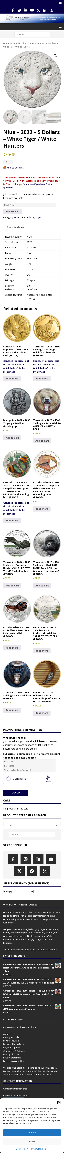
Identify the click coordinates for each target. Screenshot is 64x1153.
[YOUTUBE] (32, 10)
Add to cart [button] (12, 437)
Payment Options (12, 1047)
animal (30, 217)
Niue (30, 43)
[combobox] (32, 824)
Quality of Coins (11, 1054)
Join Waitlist (12, 211)
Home (6, 43)
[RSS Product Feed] (51, 10)
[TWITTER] (38, 10)
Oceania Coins (18, 43)
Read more (12, 378)
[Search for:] (32, 34)
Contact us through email (15, 1088)
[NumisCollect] (32, 21)
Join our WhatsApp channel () (24, 741)
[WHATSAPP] (45, 10)
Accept (32, 1132)
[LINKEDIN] (26, 10)
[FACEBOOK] (13, 10)
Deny (32, 1141)
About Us (7, 1034)
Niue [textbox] (31, 825)
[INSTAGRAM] (19, 10)
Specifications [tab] (15, 227)
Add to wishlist (15, 167)
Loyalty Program (11, 1040)
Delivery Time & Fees (13, 1044)
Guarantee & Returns (14, 1050)
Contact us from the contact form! (19, 1027)
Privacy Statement (38, 1148)
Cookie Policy (22, 1148)
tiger (38, 217)
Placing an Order (11, 1037)
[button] (59, 1102)
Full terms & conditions (14, 1061)
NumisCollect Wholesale (41, 1071)
